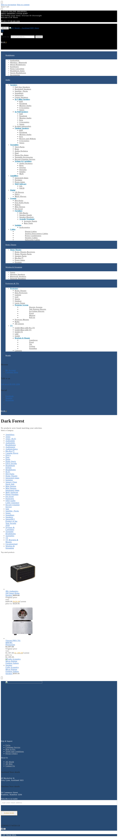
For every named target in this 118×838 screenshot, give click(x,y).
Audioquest (10, 447)
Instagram (10, 400)
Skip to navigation (8, 5)
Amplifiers (10, 435)
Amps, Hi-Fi (11, 439)
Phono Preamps (12, 494)
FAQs (8, 745)
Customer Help (12, 372)
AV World (10, 762)
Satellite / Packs (12, 511)
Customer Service (13, 747)
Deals (8, 459)
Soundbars (10, 515)
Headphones (11, 470)
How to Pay (10, 749)
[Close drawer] (2, 9)
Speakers (9, 517)
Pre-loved (10, 496)
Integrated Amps (12, 478)
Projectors (10, 499)
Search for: (5, 37)
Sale (7, 509)
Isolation (9, 480)
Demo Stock (11, 461)
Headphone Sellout (10, 467)
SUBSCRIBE (9, 813)
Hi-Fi (8, 472)
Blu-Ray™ (10, 451)
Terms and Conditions (15, 751)
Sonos (8, 513)
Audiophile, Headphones (11, 444)
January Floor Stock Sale (11, 483)
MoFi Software (12, 492)
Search (39, 37)
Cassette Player (12, 453)
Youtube (9, 398)
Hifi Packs (10, 474)
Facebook (10, 396)
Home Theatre (11, 476)
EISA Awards (11, 463)
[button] (4, 42)
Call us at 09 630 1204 (10, 384)
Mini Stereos (11, 486)
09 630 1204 (15, 21)
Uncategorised (12, 544)
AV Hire (9, 764)
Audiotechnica (12, 449)
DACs (8, 455)
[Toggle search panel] (2, 34)
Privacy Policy (12, 754)
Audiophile (10, 441)
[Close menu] (2, 2)
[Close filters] (2, 677)
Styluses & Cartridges (10, 528)
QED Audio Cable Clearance (12, 502)
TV (7, 538)
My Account (11, 370)
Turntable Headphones (11, 533)
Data (7, 457)
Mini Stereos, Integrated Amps (12, 489)
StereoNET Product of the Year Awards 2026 (11, 522)
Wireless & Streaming (10, 547)
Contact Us (10, 766)
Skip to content (23, 5)
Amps (8, 437)
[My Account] (2, 32)
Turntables (10, 536)
